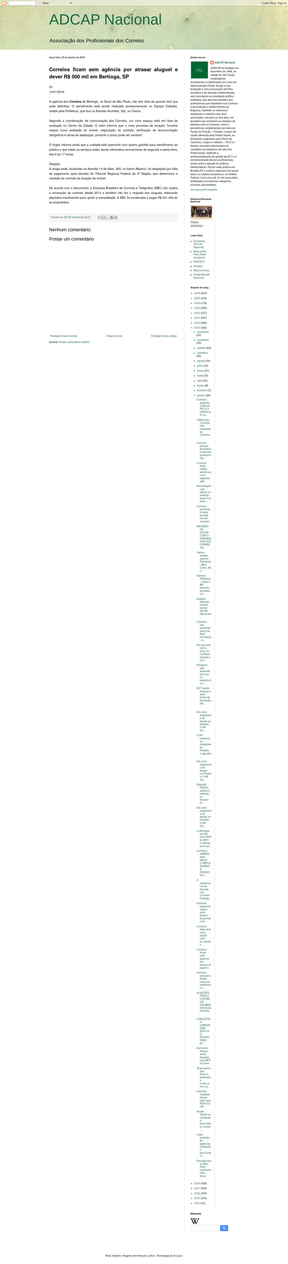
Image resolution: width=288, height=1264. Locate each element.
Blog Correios (201, 270)
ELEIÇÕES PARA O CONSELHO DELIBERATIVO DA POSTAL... (204, 1003)
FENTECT (199, 261)
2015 (197, 1198)
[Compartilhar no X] (108, 217)
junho (200, 370)
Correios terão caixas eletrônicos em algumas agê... (204, 472)
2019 (197, 327)
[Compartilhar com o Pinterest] (116, 217)
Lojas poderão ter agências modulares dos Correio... (204, 1145)
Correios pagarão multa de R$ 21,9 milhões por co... (204, 407)
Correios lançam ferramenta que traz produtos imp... (204, 450)
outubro (202, 348)
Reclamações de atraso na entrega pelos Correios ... (204, 494)
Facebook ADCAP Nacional (199, 244)
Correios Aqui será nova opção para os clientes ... (204, 935)
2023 (197, 308)
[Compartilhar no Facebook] (112, 217)
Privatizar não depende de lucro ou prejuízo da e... (204, 674)
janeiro (201, 395)
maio (200, 375)
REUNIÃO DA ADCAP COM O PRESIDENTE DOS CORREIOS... (204, 537)
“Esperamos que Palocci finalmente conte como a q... (204, 1077)
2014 (197, 1203)
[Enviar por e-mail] (100, 217)
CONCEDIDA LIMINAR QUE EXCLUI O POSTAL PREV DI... (203, 1031)
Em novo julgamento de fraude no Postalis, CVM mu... (204, 721)
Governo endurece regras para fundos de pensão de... (204, 912)
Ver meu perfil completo (203, 189)
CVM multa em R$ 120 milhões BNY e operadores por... (204, 839)
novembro (203, 340)
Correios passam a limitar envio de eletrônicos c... (204, 980)
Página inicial (114, 336)
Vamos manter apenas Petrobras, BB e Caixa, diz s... (204, 561)
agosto (201, 360)
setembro (202, 352)
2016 (197, 1193)
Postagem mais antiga (164, 336)
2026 (197, 293)
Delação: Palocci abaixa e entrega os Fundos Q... (203, 793)
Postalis (198, 266)
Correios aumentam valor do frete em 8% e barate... (204, 514)
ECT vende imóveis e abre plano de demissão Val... (204, 696)
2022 (197, 313)
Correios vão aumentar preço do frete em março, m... (204, 630)
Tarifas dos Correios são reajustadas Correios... (204, 429)
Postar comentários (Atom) (74, 342)
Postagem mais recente (63, 336)
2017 (197, 1188)
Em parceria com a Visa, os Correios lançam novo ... (204, 653)
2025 (197, 298)
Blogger (178, 1255)
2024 (197, 303)
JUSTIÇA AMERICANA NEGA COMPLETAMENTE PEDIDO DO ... (204, 863)
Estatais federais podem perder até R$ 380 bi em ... (204, 608)
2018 (197, 1183)
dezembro (203, 332)
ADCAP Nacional (105, 19)
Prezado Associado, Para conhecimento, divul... (204, 1168)
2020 (197, 322)
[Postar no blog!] (104, 217)
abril (200, 380)
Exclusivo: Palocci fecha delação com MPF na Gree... (204, 1056)
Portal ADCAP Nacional (202, 276)
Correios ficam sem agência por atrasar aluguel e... (204, 958)
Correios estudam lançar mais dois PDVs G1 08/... (204, 1099)
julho (200, 365)
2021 (197, 317)
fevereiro (202, 390)
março (201, 385)
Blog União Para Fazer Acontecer (200, 254)
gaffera (151, 1255)
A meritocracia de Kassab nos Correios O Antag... (204, 889)
